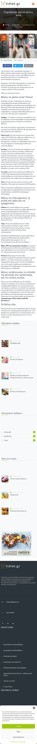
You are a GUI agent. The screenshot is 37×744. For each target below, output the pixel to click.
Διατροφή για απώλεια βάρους (13, 644)
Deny (18, 731)
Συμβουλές (20, 60)
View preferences (18, 737)
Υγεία (6, 440)
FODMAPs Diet (15, 343)
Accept (18, 726)
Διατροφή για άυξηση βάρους (13, 650)
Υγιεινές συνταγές (9, 681)
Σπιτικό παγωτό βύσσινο (18, 479)
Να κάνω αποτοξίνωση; (18, 391)
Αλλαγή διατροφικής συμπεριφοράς (15, 668)
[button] (34, 708)
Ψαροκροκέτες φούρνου (18, 511)
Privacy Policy (14, 741)
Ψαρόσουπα (14, 495)
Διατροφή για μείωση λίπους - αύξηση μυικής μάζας (18, 674)
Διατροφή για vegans (10, 656)
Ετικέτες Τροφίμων (16, 359)
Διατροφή (7, 432)
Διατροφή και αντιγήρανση (12, 662)
